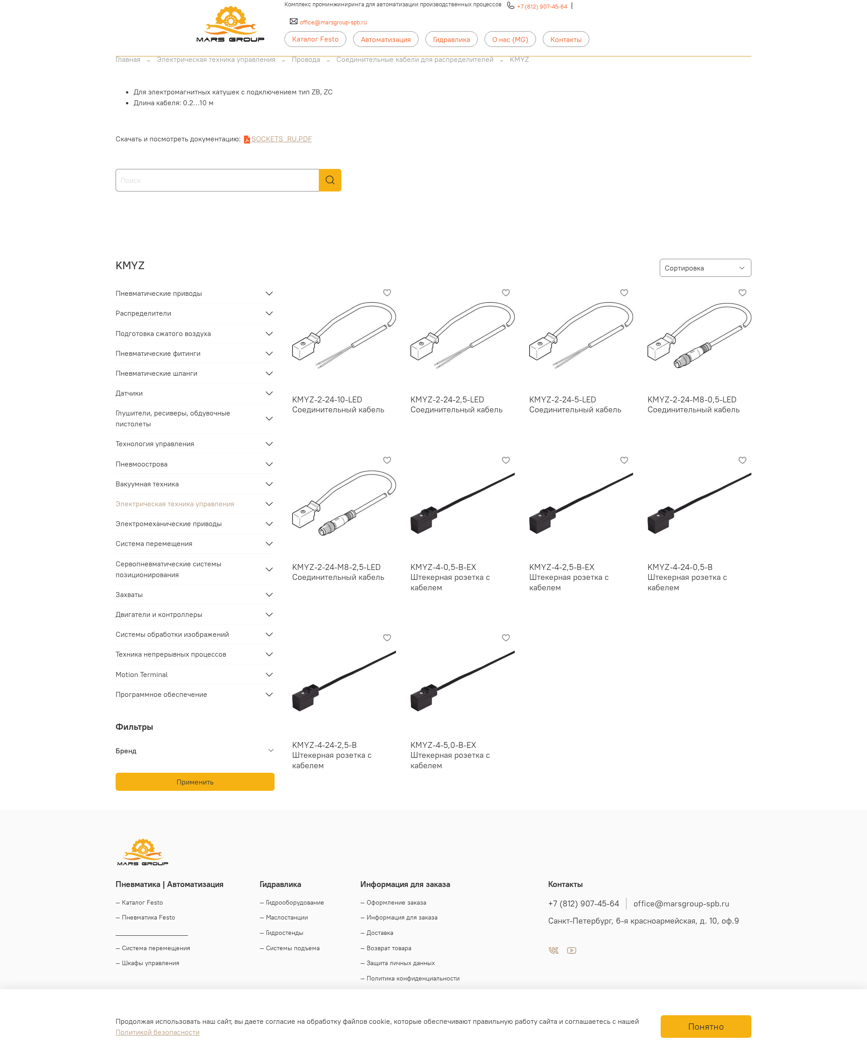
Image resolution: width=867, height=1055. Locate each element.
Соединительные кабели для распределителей (415, 59)
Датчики (129, 392)
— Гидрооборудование (292, 902)
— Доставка (376, 933)
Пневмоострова (142, 463)
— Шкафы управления (147, 963)
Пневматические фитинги (158, 353)
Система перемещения (154, 543)
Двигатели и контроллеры (159, 614)
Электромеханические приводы (169, 523)
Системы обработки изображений (172, 634)
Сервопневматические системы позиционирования (168, 569)
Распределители (143, 312)
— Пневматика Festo (145, 917)
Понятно (706, 1026)
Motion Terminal (142, 674)
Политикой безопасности (158, 1031)
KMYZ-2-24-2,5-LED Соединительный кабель (456, 404)
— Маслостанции (284, 917)
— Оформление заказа (393, 902)
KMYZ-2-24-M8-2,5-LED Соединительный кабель (338, 572)
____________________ (152, 933)
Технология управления (155, 443)
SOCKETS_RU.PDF (282, 138)
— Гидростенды (281, 933)
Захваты (129, 594)
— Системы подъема (290, 948)
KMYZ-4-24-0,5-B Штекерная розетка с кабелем (687, 577)
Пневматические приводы (159, 293)
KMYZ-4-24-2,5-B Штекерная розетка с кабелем (332, 755)
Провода (306, 59)
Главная (128, 59)
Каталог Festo (315, 38)
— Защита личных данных (397, 963)
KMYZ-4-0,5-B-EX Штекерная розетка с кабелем (450, 577)
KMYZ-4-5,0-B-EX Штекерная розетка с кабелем (450, 755)
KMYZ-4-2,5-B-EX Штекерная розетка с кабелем (569, 577)
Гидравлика (451, 39)
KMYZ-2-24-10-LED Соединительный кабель (338, 404)
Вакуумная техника (147, 483)
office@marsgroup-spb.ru (333, 22)
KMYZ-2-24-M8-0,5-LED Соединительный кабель (694, 404)
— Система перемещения (153, 948)
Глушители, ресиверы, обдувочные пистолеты (173, 418)
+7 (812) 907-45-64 (542, 6)
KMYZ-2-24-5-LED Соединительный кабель (575, 404)
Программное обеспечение (161, 694)
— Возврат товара (385, 948)
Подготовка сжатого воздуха (163, 333)
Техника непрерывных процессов (171, 653)
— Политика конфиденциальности (410, 978)
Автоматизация (386, 39)
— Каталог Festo (139, 902)
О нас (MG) (510, 39)
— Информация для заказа (399, 917)
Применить (195, 781)
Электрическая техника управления (216, 59)
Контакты (566, 39)
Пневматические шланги (156, 373)
